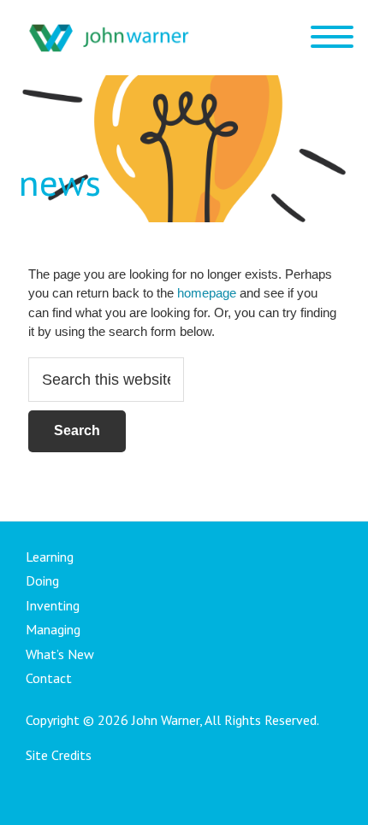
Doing (42, 580)
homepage (206, 293)
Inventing (53, 605)
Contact (49, 678)
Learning (50, 556)
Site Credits (59, 754)
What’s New (60, 654)
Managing (53, 629)
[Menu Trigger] (331, 36)
